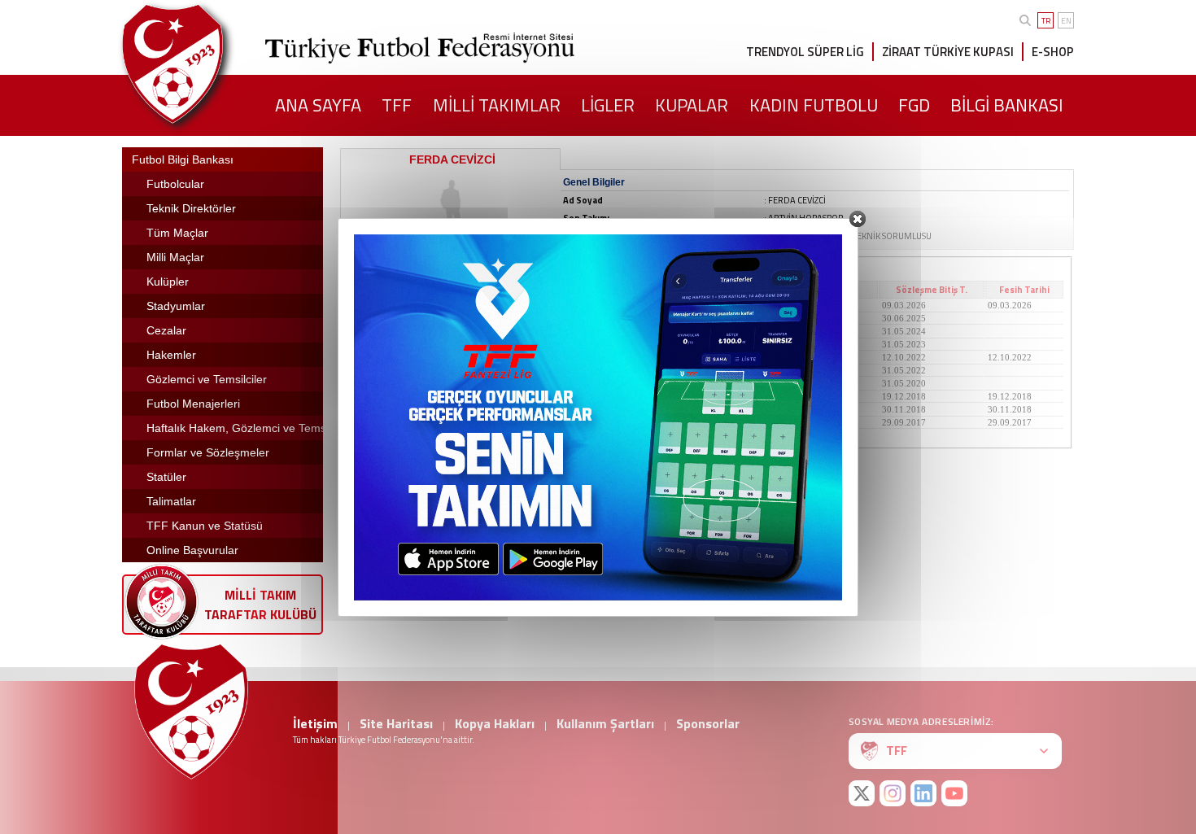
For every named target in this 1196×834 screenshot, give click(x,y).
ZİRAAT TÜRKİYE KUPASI (948, 51)
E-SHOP (1053, 51)
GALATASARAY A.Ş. (395, 344)
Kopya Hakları (495, 723)
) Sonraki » (691, 435)
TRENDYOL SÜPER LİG (805, 51)
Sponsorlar (708, 723)
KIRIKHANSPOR (387, 422)
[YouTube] (954, 793)
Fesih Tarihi (1024, 289)
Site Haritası (396, 723)
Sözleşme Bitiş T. (931, 289)
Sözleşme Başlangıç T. (811, 289)
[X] (862, 793)
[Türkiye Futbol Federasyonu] (199, 64)
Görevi (623, 289)
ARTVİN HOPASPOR (394, 305)
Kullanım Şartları (605, 723)
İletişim (315, 723)
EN (1066, 21)
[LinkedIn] (923, 793)
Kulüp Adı (426, 289)
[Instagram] (893, 793)
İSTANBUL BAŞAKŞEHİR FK (412, 318)
